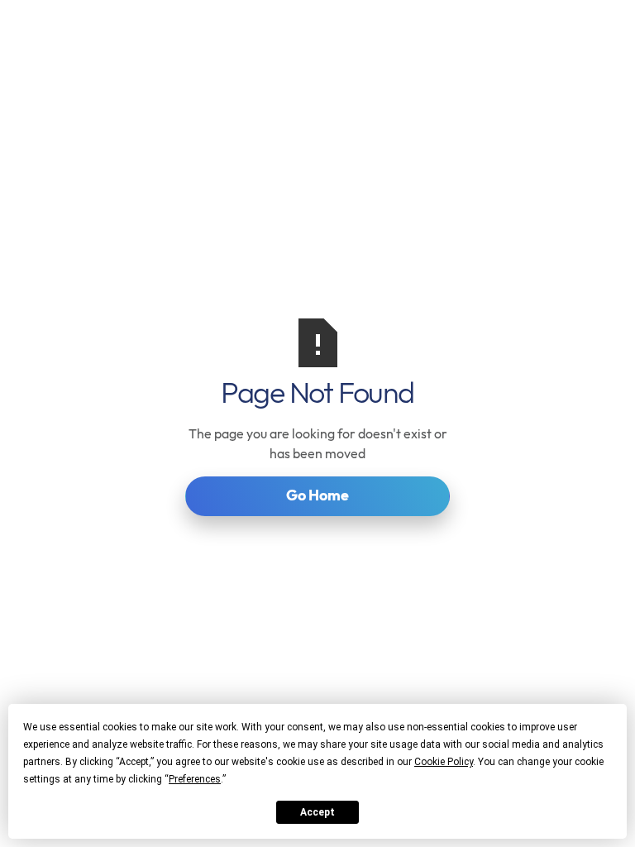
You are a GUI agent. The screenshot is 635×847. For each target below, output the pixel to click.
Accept (317, 812)
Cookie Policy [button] (443, 762)
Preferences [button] (195, 779)
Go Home (317, 495)
